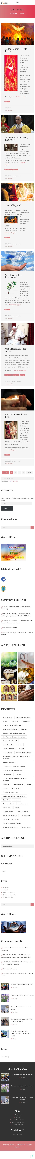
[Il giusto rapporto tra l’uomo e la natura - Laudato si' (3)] (9, 660)
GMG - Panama (7, 752)
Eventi (7, 101)
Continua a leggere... (22, 97)
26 (23, 472)
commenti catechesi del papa (12, 725)
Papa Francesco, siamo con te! (16, 349)
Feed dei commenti (9, 895)
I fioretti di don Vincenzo (23, 752)
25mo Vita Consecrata (23, 717)
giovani (21, 748)
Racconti (16, 800)
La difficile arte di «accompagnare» (21, 984)
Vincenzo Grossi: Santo (10, 827)
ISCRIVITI (7, 508)
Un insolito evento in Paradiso (12, 823)
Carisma (15, 375)
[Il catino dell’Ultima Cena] (26, 676)
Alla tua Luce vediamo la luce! (16, 415)
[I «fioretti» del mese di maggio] (26, 693)
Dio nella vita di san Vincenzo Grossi (14, 733)
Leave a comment (16, 108)
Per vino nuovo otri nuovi (10, 792)
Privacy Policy (5, 1056)
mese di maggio (18, 784)
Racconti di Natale (8, 804)
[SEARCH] (32, 527)
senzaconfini (9, 110)
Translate (15, 481)
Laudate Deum (7, 774)
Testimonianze (25, 815)
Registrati (6, 887)
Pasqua (5, 788)
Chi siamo (14, 627)
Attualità (8, 169)
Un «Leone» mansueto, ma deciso (16, 138)
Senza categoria (8, 811)
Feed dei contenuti (9, 892)
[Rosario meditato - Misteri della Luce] (9, 693)
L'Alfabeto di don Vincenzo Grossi (13, 770)
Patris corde (15, 788)
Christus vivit (26, 721)
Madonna (6, 784)
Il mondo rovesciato (9, 762)
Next (29, 472)
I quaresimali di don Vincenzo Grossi (14, 766)
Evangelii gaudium (8, 745)
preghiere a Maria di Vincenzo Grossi (14, 796)
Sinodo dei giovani (22, 811)
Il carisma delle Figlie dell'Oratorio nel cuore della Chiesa (16, 758)
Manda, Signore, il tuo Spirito (15, 49)
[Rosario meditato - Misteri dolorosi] (9, 676)
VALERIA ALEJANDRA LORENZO (13, 613)
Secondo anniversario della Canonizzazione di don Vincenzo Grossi (21, 1033)
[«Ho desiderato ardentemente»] (26, 660)
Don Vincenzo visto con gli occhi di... (14, 737)
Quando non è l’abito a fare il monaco (22, 995)
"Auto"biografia (7, 717)
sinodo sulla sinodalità (10, 815)
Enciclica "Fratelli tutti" (10, 741)
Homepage (13, 13)
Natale (29, 784)
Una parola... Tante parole (10, 819)
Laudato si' (19, 774)
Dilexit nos (24, 729)
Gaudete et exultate (9, 748)
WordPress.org (8, 897)
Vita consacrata (26, 827)
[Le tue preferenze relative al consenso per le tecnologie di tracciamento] (32, 1156)
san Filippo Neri (23, 804)
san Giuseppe (7, 808)
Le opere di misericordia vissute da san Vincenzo (15, 779)
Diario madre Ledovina (10, 729)
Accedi (5, 890)
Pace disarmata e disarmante (13, 276)
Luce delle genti (12, 205)
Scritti (17, 808)
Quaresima (6, 800)
